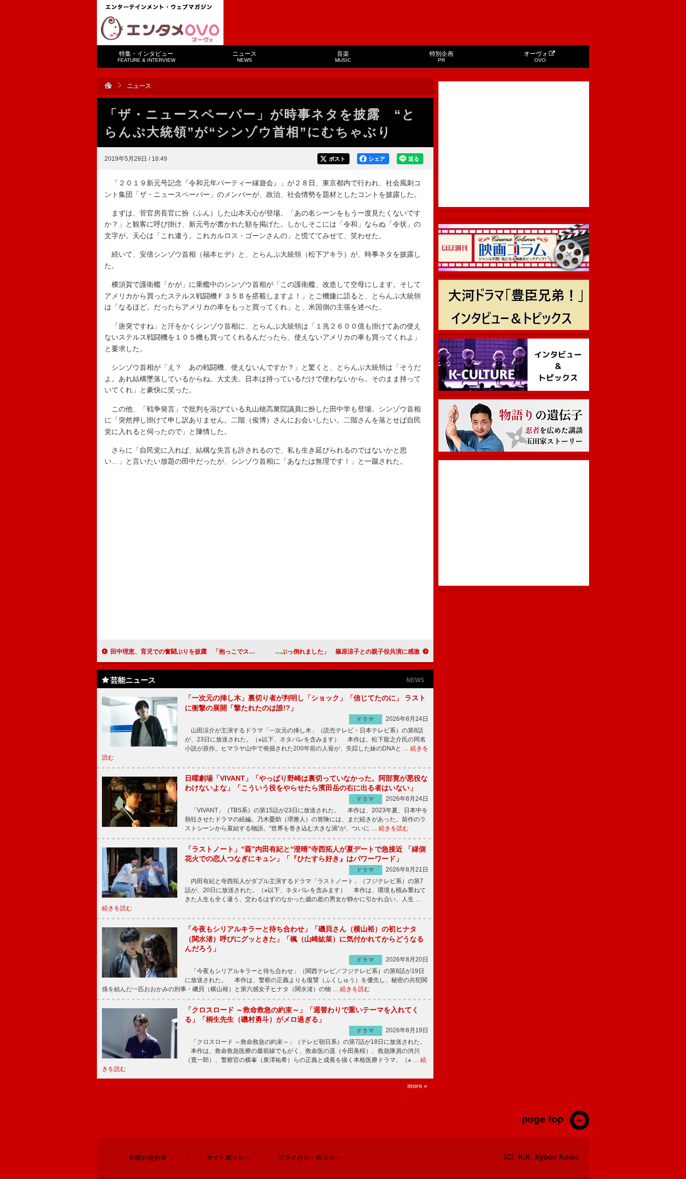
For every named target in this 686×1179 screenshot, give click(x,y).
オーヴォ (536, 56)
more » (417, 1086)
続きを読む (394, 828)
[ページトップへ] (555, 1127)
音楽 (343, 56)
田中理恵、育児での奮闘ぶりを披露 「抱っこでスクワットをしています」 (212, 651)
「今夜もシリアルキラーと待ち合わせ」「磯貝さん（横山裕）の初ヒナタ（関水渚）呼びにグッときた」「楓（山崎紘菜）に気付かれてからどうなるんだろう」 (304, 938)
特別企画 (441, 56)
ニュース (245, 56)
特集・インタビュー (146, 56)
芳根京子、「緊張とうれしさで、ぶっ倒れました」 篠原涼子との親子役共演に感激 (305, 651)
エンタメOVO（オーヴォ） (160, 29)
